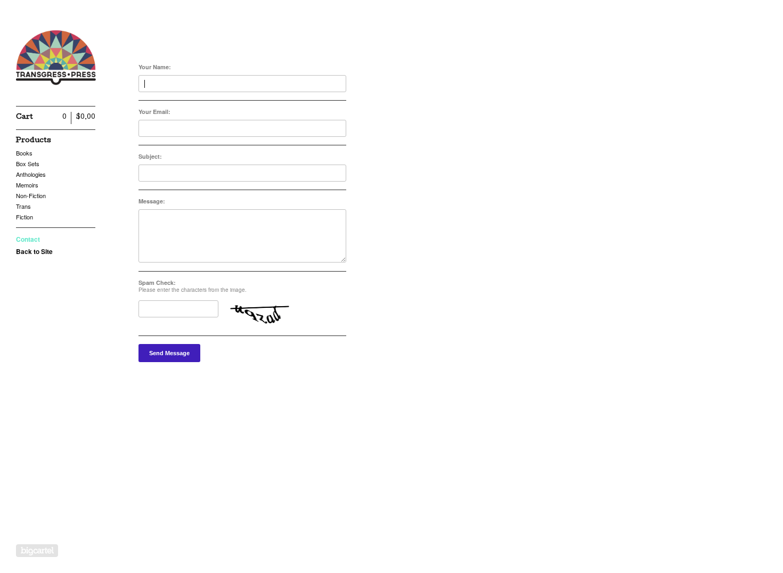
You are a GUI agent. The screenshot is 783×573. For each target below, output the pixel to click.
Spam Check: (157, 282)
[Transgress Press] (56, 58)
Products (33, 140)
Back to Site (34, 251)
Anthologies (31, 174)
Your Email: (154, 111)
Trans (23, 206)
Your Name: (154, 67)
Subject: (150, 156)
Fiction (24, 216)
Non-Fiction (31, 195)
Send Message (169, 353)
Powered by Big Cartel (37, 550)
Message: (151, 201)
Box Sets (27, 163)
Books (24, 153)
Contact (28, 239)
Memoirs (27, 185)
